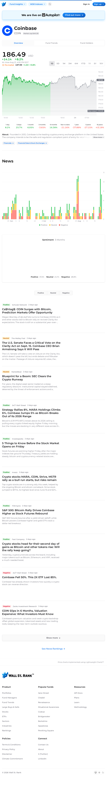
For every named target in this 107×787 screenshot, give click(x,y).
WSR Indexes (36, 4)
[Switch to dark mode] (103, 772)
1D (52, 63)
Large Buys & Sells (10, 707)
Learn (76, 702)
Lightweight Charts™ (95, 662)
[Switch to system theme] (95, 772)
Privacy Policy (8, 749)
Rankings (6, 730)
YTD (83, 63)
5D (58, 63)
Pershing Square (46, 730)
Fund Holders (86, 43)
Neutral (53, 293)
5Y (95, 63)
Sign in (86, 4)
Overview (18, 43)
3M (70, 63)
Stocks (5, 712)
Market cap (30, 33)
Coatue (41, 712)
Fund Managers (9, 698)
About (41, 749)
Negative (65, 293)
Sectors (5, 721)
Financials (7, 143)
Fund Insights (16, 4)
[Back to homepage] (4, 4)
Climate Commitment (12, 759)
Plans (76, 698)
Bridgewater (44, 716)
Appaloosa (43, 726)
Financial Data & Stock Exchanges (31, 143)
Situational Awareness (48, 707)
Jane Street (43, 693)
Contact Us (43, 744)
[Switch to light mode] (99, 772)
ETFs (4, 716)
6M (76, 63)
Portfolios (6, 693)
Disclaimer (7, 754)
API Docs (78, 693)
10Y (101, 63)
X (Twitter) (43, 754)
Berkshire (42, 721)
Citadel (41, 698)
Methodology (80, 707)
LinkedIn (42, 759)
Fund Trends (52, 43)
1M (64, 63)
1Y (90, 63)
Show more (97, 137)
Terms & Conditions (11, 744)
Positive (41, 293)
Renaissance (44, 702)
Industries (6, 726)
